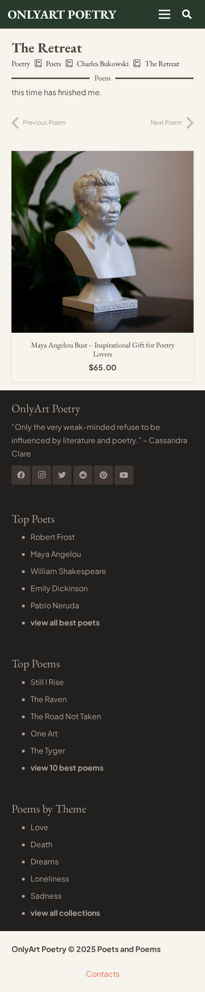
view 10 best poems (67, 768)
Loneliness (50, 878)
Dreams (45, 861)
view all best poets (65, 622)
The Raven (49, 699)
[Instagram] (41, 475)
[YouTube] (123, 475)
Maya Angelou (56, 554)
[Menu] (164, 14)
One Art (44, 733)
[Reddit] (82, 475)
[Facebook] (21, 475)
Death (41, 844)
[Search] (186, 14)
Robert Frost (53, 537)
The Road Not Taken (66, 716)
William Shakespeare (68, 571)
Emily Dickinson (59, 588)
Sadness (46, 896)
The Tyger (48, 750)
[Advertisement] (102, 100)
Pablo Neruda (55, 605)
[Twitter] (62, 475)
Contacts (103, 974)
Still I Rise (47, 682)
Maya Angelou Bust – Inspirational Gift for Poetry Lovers (102, 349)
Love (39, 827)
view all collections (65, 913)
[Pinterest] (103, 475)
